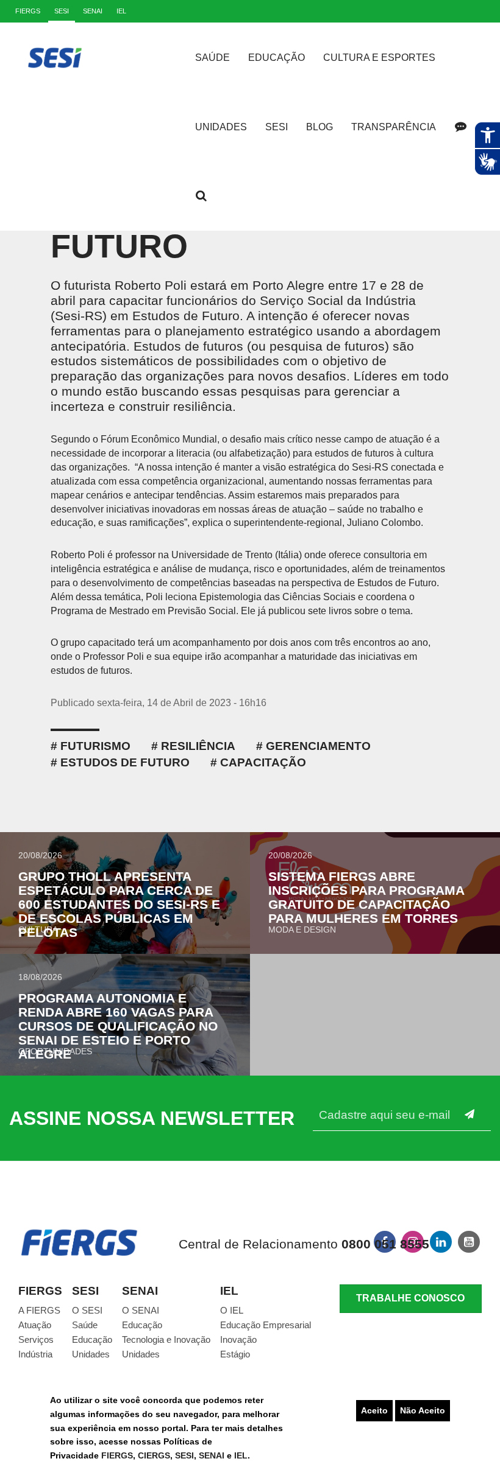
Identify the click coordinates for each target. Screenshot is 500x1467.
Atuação (34, 1325)
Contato (460, 126)
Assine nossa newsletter (152, 1118)
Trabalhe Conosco (410, 1298)
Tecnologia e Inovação (166, 1339)
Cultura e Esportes (379, 57)
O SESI (87, 1310)
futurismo (95, 746)
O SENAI (140, 1310)
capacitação (263, 762)
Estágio (235, 1354)
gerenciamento (318, 746)
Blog (319, 127)
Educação (276, 57)
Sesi (276, 127)
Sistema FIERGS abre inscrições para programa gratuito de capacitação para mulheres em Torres (366, 897)
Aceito (374, 1410)
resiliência (198, 746)
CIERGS (154, 1455)
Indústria (35, 1354)
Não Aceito (422, 1410)
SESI (184, 1455)
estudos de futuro (125, 762)
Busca (201, 196)
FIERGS (117, 1455)
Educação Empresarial (265, 1325)
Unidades (221, 127)
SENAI (213, 1455)
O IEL (231, 1310)
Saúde (212, 57)
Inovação (238, 1339)
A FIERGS (39, 1310)
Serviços (36, 1339)
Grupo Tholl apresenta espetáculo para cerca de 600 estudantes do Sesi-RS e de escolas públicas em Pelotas (119, 904)
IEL (241, 1455)
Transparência (393, 127)
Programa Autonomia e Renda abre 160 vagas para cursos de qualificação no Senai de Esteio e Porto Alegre (118, 1026)
